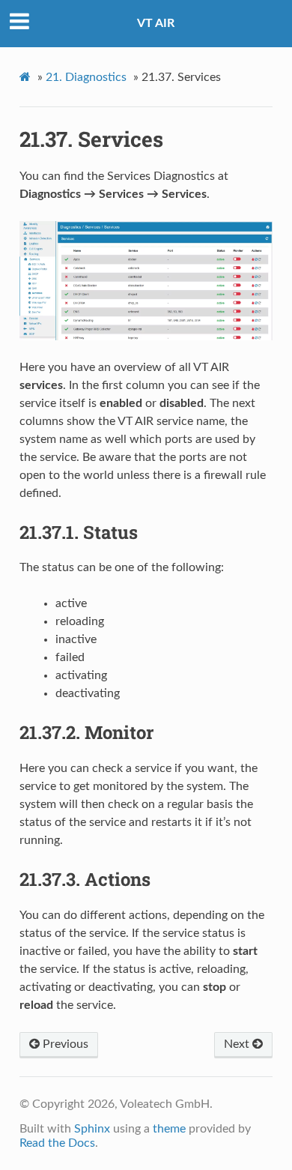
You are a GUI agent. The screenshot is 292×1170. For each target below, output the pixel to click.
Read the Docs (57, 1143)
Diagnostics (86, 77)
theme (169, 1129)
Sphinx (92, 1129)
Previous (64, 1044)
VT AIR (155, 23)
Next (238, 1044)
